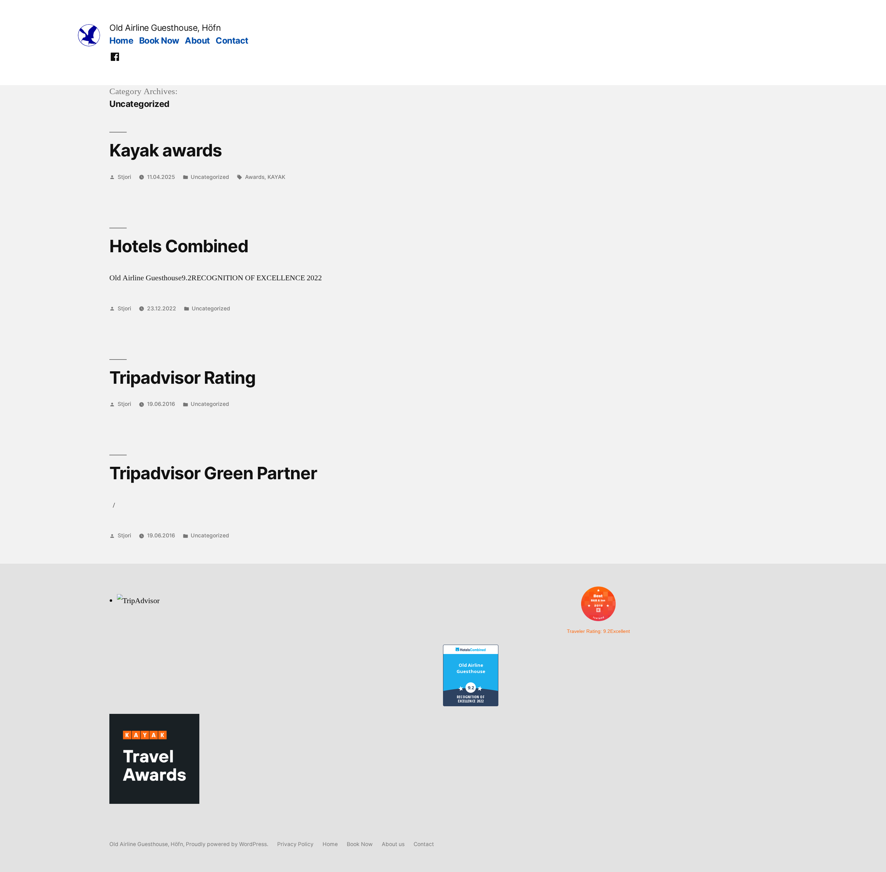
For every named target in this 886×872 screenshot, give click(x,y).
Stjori (124, 177)
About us (393, 844)
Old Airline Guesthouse (470, 668)
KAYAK (276, 177)
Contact (232, 40)
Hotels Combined (178, 246)
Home (121, 40)
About (197, 40)
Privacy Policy (295, 844)
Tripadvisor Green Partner (213, 473)
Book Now (159, 40)
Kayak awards (165, 150)
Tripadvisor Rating (182, 377)
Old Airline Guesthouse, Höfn (164, 27)
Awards (254, 177)
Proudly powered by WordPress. (228, 844)
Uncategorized (210, 177)
